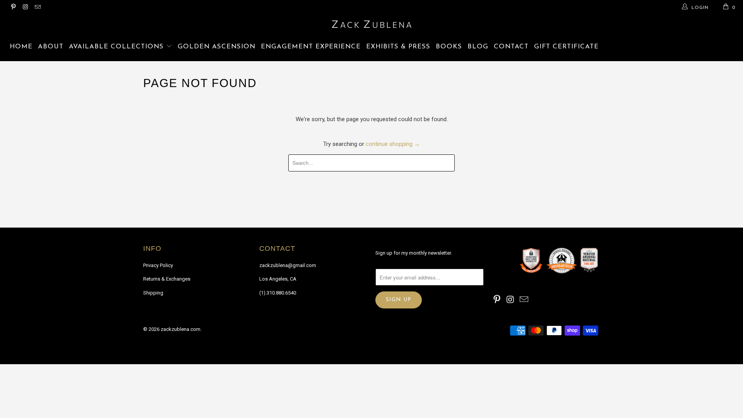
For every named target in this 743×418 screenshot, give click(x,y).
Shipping (153, 293)
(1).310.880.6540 (277, 293)
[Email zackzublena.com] (37, 7)
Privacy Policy (158, 265)
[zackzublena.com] (371, 24)
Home (21, 46)
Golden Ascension (216, 46)
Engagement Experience (311, 46)
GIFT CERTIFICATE (566, 46)
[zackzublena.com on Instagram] (25, 7)
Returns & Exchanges (166, 279)
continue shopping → (393, 143)
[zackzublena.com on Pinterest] (13, 7)
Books (449, 46)
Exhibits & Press (398, 46)
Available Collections (117, 46)
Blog (477, 46)
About (50, 46)
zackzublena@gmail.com (287, 265)
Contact (511, 46)
